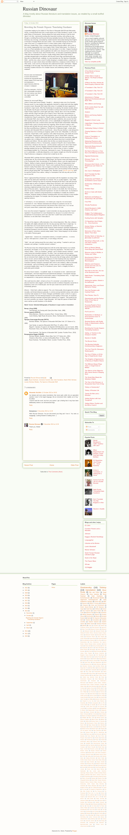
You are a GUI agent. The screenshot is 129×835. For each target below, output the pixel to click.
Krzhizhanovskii (85, 598)
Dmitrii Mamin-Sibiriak (86, 607)
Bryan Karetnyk (33, 380)
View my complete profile (93, 61)
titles (98, 820)
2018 (26, 598)
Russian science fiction (101, 754)
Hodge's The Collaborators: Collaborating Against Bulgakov (95, 214)
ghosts (84, 625)
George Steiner (92, 673)
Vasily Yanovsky (100, 798)
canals (98, 809)
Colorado (84, 660)
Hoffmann (97, 609)
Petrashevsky (90, 739)
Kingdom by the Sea (88, 701)
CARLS (82, 656)
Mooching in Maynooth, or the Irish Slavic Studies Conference (94, 242)
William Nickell (103, 804)
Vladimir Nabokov (93, 621)
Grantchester (83, 680)
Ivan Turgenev (87, 610)
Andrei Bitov (98, 601)
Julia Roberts (102, 697)
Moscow (82, 723)
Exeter (100, 669)
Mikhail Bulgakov (87, 614)
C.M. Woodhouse (100, 655)
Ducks (105, 664)
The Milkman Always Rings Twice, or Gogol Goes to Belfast (93, 365)
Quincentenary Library (98, 743)
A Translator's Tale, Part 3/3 (93, 94)
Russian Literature (95, 750)
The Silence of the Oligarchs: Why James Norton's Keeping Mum (94, 372)
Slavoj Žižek (93, 765)
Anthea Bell (88, 645)
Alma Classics (101, 636)
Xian (83, 805)
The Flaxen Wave (90, 561)
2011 (26, 633)
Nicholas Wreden (34, 382)
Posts (89, 427)
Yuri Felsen (102, 805)
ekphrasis (102, 811)
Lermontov (103, 612)
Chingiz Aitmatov (102, 658)
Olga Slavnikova (97, 730)
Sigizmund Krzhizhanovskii (89, 599)
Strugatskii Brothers (85, 780)
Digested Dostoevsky (91, 156)
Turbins (103, 794)
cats (104, 809)
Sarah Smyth (101, 758)
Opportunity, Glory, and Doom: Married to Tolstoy (94, 286)
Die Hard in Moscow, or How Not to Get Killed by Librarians (94, 152)
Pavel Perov (101, 736)
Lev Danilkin (93, 704)
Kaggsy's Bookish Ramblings (94, 537)
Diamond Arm (88, 664)
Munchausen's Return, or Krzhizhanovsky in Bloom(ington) (93, 259)
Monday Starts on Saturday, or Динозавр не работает (94, 237)
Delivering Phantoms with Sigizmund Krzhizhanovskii (93, 142)
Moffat (81, 721)
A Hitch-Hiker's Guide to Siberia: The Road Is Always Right (94, 77)
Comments (91, 430)
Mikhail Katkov (95, 719)
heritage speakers (100, 815)
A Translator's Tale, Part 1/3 (93, 87)
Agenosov (104, 627)
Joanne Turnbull (93, 695)
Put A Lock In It (89, 311)
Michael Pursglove (84, 719)
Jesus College (101, 693)
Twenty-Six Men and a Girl (94, 796)
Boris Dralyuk (101, 649)
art (104, 807)
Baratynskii (84, 647)
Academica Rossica (85, 627)
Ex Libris (87, 525)
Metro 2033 (91, 717)
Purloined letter (96, 741)
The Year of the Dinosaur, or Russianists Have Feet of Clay (94, 383)
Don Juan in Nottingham (92, 171)
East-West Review (99, 666)
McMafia (84, 717)
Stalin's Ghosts (85, 778)
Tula (98, 794)
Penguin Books (84, 737)
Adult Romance (95, 627)
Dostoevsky (86, 587)
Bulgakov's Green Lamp (92, 120)
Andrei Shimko (83, 638)
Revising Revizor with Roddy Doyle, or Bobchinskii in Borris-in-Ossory (94, 323)
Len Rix (103, 702)
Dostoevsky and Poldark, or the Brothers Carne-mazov (93, 179)
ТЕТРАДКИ (88, 567)
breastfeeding (83, 809)
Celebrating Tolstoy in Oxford (94, 128)
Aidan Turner (85, 629)
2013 (26, 611)
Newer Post (28, 465)
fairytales (88, 813)
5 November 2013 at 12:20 (45, 411)
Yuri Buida (94, 805)
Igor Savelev (83, 689)
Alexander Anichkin (35, 392)
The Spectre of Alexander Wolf (49, 382)
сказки (91, 826)
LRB (89, 702)
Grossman (93, 680)
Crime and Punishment (97, 605)
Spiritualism (83, 771)
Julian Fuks (83, 699)
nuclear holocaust (93, 816)
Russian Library (84, 750)
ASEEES (102, 625)
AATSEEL (96, 625)
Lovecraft (82, 708)
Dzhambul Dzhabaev (87, 666)
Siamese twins (90, 763)
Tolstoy (102, 587)
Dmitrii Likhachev (97, 664)
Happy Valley (83, 686)
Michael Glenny (101, 717)
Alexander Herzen (90, 636)
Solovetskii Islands (102, 765)
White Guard (90, 623)
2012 (26, 631)
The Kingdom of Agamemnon (95, 789)
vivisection (101, 822)
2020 (26, 593)
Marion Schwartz (84, 713)
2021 (26, 590)
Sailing (89, 756)
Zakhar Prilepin (84, 807)
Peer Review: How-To (92, 295)
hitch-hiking (83, 816)
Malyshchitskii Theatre (93, 710)
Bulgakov (103, 603)
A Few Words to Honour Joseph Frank (92, 72)
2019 (26, 595)
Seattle (82, 761)
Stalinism (93, 778)
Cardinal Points (97, 656)
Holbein (100, 686)
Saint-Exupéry (96, 756)
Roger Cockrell (84, 748)
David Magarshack (97, 662)
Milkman (103, 719)
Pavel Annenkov (98, 734)
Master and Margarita (87, 715)
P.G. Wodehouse (100, 732)
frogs (93, 813)
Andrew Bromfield (102, 638)
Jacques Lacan (84, 693)
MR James (97, 708)
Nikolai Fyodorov (86, 728)
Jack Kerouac (101, 691)
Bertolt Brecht (83, 649)
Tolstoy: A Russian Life (92, 390)
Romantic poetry (94, 748)
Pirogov (97, 739)
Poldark (103, 739)
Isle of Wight (83, 691)
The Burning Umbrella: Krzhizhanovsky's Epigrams (93, 345)
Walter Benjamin (94, 804)
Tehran (100, 785)
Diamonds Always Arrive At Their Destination (93, 147)
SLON (83, 756)
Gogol (82, 609)
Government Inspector (86, 678)
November (29, 613)
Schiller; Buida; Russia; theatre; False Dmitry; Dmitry (92, 759)
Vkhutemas (90, 802)
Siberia (97, 616)
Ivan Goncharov (92, 691)
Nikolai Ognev (95, 728)
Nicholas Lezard (92, 726)
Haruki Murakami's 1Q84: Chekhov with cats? (98, 443)
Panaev (82, 734)
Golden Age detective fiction (90, 677)
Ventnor (101, 800)
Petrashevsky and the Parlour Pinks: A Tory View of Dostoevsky (94, 300)
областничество (84, 826)
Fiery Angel (88, 671)
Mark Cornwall (93, 713)
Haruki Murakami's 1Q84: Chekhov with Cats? (93, 209)
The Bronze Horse (91, 341)
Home (52, 465)
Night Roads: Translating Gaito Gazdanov (98, 491)
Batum (91, 647)
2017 (26, 600)
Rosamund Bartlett (98, 598)
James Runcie (93, 693)
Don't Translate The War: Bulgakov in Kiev (98, 500)
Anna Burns (99, 640)
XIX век (87, 564)
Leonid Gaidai (83, 704)
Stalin (88, 618)
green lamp (85, 815)
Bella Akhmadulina (100, 647)
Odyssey (103, 728)
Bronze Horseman (99, 653)
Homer (104, 609)
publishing (92, 818)
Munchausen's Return (92, 723)
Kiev (97, 612)
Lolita (81, 706)
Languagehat (89, 540)
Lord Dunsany (100, 706)
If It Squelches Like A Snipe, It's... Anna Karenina (93, 222)
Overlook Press (89, 732)
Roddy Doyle (101, 747)
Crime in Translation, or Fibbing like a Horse (92, 137)
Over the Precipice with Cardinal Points (92, 291)
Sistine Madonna (84, 765)
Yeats (88, 805)
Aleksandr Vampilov (90, 634)
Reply (31, 405)
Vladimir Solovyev (100, 802)
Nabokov (102, 723)
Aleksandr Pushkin (100, 631)
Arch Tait (104, 645)
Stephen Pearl (101, 778)
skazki (98, 818)
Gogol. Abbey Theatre (101, 675)
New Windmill (101, 725)
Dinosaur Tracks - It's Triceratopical (91, 160)
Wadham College (84, 804)
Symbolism (82, 785)
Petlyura (82, 739)
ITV (104, 688)
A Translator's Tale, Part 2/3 (93, 90)
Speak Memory (100, 769)
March (28, 628)
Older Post (74, 465)
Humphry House (90, 688)
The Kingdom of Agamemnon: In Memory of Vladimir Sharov (94, 360)
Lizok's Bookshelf (90, 546)
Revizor (98, 745)
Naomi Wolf (67, 380)
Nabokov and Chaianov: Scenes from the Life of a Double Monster (93, 265)
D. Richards (102, 660)
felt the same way (68, 170)
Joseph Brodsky (84, 697)
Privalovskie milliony (85, 741)
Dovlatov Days (89, 188)
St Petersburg (87, 776)
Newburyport (83, 726)
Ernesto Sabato (101, 667)
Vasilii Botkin (90, 798)
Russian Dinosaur (40, 8)
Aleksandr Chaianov (95, 629)
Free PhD (88, 202)
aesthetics (92, 807)
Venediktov (96, 620)
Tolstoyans (82, 794)
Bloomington (93, 649)
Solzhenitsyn (90, 767)
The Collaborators (95, 787)
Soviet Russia (98, 767)
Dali (52, 380)
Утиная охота (100, 824)
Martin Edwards (102, 713)
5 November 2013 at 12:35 (51, 424)
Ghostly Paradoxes (91, 205)
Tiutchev (88, 620)
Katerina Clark (90, 612)
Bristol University (98, 651)
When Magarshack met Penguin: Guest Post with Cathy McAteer (98, 453)
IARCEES (98, 688)
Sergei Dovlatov (90, 761)
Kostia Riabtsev (100, 701)
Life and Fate (101, 704)
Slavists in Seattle (90, 338)
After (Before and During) (93, 104)
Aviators (87, 112)
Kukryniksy (82, 702)
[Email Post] (50, 377)
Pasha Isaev (89, 734)
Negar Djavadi (92, 725)
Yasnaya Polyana (101, 623)
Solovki (83, 767)
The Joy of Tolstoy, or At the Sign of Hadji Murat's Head (93, 355)
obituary (102, 816)
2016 (26, 603)
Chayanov (88, 658)
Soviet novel (90, 769)
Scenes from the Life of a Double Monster (98, 481)
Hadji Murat (89, 609)
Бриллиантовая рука (86, 824)
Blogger (74, 831)
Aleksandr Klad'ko (89, 631)
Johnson (87, 533)
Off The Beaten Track (85, 730)
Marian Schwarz (90, 550)
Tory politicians (91, 794)
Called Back (89, 656)
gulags (91, 815)
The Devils (103, 787)
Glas (93, 675)
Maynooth (104, 715)
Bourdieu (82, 651)
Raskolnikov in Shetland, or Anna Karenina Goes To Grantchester (93, 316)
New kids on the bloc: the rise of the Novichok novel (94, 271)
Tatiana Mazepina (92, 785)
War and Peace (94, 592)
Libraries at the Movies (92, 543)
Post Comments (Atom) (55, 472)
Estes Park (83, 669)
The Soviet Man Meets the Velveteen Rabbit (93, 378)
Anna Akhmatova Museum (88, 640)
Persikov (97, 737)
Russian (102, 748)
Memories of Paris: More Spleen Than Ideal (93, 232)
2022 (26, 587)
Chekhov (95, 658)
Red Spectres (91, 745)
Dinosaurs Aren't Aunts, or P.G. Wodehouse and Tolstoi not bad (94, 165)
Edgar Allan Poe (84, 667)
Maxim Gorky (97, 715)
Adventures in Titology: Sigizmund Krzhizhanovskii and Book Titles (95, 98)
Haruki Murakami (92, 686)
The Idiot (84, 789)
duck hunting (95, 811)
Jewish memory (83, 695)
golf (105, 813)
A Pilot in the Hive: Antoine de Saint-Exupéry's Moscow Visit (94, 83)
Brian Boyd (89, 651)
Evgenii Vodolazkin (92, 669)
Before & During (94, 603)
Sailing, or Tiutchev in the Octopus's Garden (93, 333)
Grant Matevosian (99, 678)
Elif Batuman (100, 607)
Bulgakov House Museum (86, 655)
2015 (26, 605)
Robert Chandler (92, 747)
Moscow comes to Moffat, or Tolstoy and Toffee (94, 253)
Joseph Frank (93, 697)
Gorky (102, 677)
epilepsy (82, 813)
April (27, 625)
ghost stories (100, 813)
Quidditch (88, 743)
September (29, 622)
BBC (105, 601)
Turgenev (82, 796)
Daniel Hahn (87, 662)
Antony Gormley (96, 645)
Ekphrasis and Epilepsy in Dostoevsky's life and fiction (93, 197)
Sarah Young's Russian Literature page (92, 553)
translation (91, 590)
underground (92, 822)
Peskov (103, 737)
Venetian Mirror (93, 800)
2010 (26, 636)
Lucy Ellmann (90, 708)
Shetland (82, 763)
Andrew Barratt (92, 638)
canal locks (92, 809)
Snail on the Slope (90, 558)
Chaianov (85, 605)
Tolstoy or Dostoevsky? (92, 387)
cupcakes (88, 811)
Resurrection (89, 616)
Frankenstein (97, 671)
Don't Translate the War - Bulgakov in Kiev (93, 174)
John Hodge (102, 695)
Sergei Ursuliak (100, 761)
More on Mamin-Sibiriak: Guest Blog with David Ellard (94, 248)
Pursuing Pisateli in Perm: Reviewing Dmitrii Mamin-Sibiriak (93, 306)
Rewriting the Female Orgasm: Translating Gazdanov (94, 329)
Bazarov (84, 603)
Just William (90, 699)
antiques (99, 807)
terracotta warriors (90, 820)
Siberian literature (100, 763)
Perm (91, 737)
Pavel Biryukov (91, 736)
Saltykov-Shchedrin (90, 758)
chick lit (82, 811)
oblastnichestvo (84, 818)
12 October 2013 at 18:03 (49, 392)
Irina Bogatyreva (101, 689)
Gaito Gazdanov (58, 380)
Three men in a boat (93, 793)
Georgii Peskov (101, 673)
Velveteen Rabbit (84, 800)
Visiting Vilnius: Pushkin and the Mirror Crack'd (94, 404)
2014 (26, 608)
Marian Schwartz (90, 712)
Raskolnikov (83, 745)
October (28, 615)
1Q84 (90, 625)
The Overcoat (98, 791)
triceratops (82, 822)
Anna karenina (94, 594)
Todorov (103, 793)
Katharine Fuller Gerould (100, 699)
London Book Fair (90, 706)
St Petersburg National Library (99, 776)
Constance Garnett (44, 380)
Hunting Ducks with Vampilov (94, 218)
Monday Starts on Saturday (98, 721)
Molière (87, 721)
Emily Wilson (93, 667)
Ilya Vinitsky (91, 689)
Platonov (97, 614)
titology (103, 820)
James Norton (97, 610)
